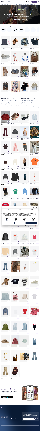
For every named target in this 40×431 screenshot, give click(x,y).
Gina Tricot (3, 100)
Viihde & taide (20, 4)
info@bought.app (16, 426)
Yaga (37, 288)
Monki (7, 100)
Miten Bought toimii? (24, 19)
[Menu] (28, 1)
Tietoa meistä (14, 412)
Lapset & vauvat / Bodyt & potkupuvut (27, 106)
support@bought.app (25, 426)
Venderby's (36, 153)
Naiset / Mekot (31, 102)
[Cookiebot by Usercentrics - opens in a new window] (33, 207)
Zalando (27, 288)
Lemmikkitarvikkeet (32, 4)
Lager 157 (8, 102)
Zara (37, 123)
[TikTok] (7, 417)
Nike (7, 104)
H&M (8, 243)
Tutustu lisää (20, 381)
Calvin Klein (3, 102)
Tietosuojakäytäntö (8, 428)
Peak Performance (4, 106)
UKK (12, 414)
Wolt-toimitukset (14, 418)
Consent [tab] (8, 209)
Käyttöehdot (2, 428)
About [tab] (32, 209)
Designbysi (26, 78)
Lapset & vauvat (9, 4)
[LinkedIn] (4, 417)
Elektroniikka (15, 4)
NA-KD (11, 100)
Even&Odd (12, 102)
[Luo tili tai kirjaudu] (30, 1)
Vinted (8, 123)
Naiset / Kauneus (24, 100)
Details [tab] (20, 209)
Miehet (5, 4)
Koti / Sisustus (36, 106)
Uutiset (12, 416)
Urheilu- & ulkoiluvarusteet (26, 4)
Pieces (14, 104)
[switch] (15, 219)
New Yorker (3, 104)
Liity (36, 419)
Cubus (15, 100)
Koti (12, 4)
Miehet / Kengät (24, 104)
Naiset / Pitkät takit (24, 102)
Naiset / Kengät (30, 100)
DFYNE (27, 138)
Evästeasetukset (37, 426)
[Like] (9, 46)
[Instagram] (2, 417)
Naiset (2, 4)
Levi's (10, 104)
